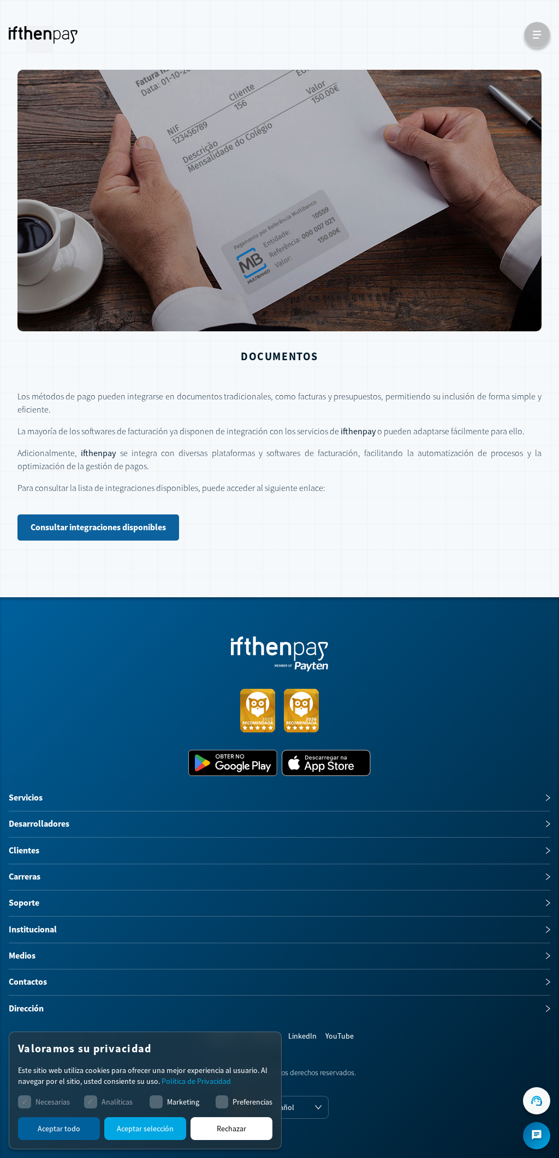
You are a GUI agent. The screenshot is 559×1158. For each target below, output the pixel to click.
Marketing (183, 1102)
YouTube (339, 1036)
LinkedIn (302, 1036)
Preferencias (252, 1102)
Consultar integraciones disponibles (98, 527)
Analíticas (117, 1102)
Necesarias (52, 1102)
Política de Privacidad (196, 1081)
